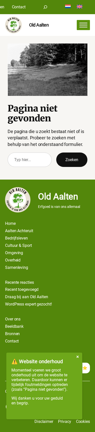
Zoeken (71, 159)
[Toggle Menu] (83, 25)
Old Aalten (39, 25)
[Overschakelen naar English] (79, 7)
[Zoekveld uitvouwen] (45, 7)
